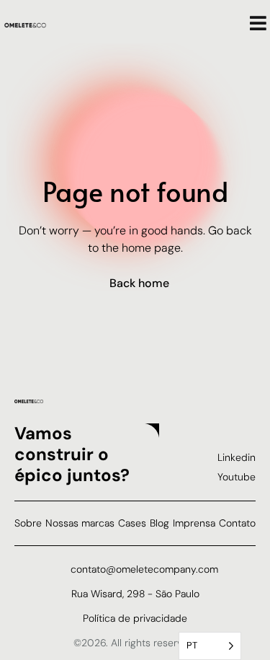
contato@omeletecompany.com (144, 569)
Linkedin (236, 457)
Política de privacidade (135, 618)
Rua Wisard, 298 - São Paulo (135, 593)
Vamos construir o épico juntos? (72, 454)
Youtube (236, 476)
